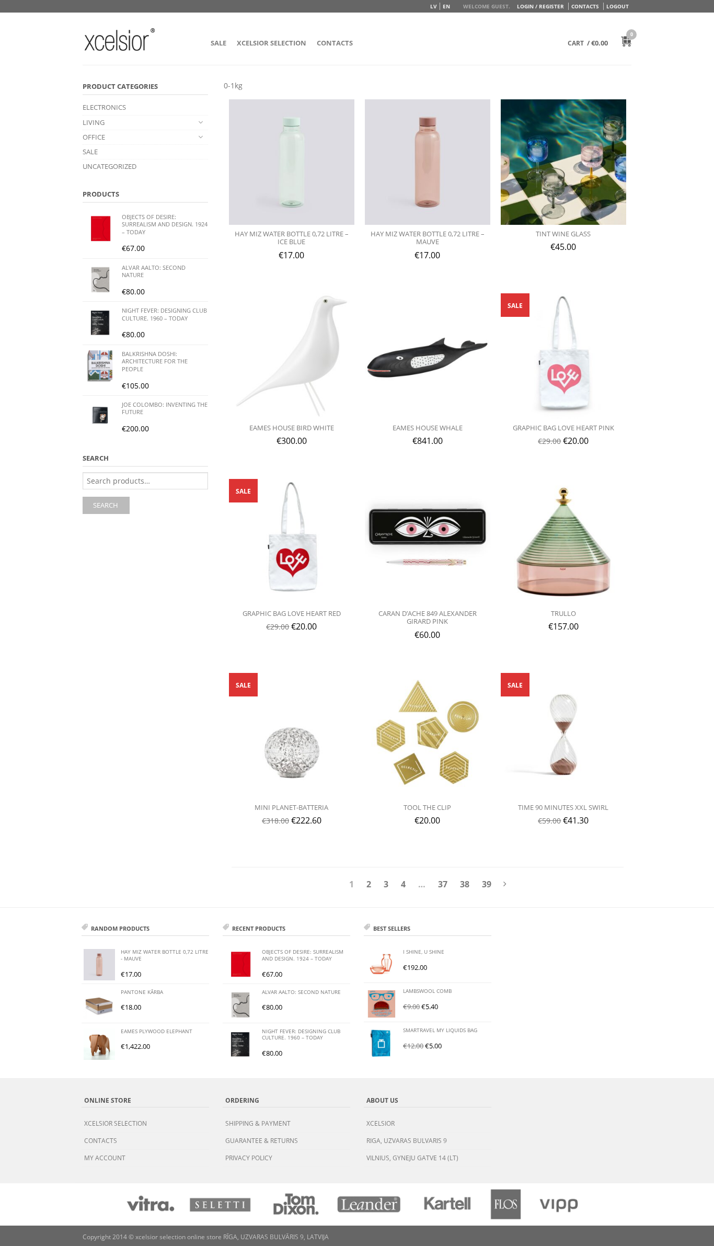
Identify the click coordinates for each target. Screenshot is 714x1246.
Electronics (104, 107)
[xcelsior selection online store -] (120, 39)
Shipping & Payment (258, 1123)
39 (486, 884)
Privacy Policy (248, 1157)
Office (94, 137)
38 (464, 884)
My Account (104, 1157)
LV (433, 6)
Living (94, 122)
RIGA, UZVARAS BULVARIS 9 (406, 1140)
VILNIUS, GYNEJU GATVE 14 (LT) (412, 1157)
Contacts (585, 6)
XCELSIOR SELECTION (271, 43)
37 (442, 884)
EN (446, 6)
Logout (617, 6)
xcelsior (380, 1123)
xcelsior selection (115, 1123)
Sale (218, 43)
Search (105, 505)
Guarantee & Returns (261, 1140)
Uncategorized (109, 166)
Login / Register (540, 6)
